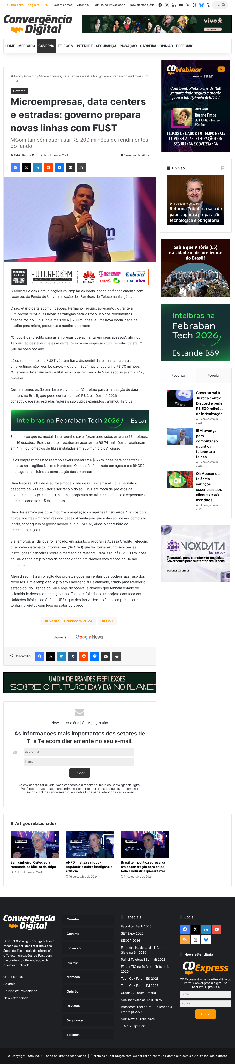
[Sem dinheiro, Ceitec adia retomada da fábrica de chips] (35, 844)
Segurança (106, 46)
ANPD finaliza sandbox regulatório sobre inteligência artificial (89, 866)
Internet (85, 46)
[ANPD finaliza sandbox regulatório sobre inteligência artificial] (90, 844)
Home (10, 46)
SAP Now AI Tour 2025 (138, 1019)
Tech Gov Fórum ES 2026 (140, 978)
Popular (213, 375)
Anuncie (83, 5)
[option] (196, 200)
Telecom (66, 46)
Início (17, 76)
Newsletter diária (142, 5)
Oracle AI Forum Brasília (138, 993)
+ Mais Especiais (133, 1026)
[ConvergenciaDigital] (37, 25)
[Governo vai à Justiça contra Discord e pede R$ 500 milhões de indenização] (180, 398)
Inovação (128, 46)
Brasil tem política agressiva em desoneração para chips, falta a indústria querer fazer (143, 866)
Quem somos (63, 5)
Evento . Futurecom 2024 (69, 621)
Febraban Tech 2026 (136, 926)
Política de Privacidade (109, 5)
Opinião (166, 46)
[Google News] (89, 637)
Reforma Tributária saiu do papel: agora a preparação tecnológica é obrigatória (196, 214)
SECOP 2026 (130, 940)
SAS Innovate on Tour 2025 (141, 1000)
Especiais (184, 46)
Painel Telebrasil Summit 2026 (143, 959)
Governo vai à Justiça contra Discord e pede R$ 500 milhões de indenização (210, 403)
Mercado (26, 46)
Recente (178, 375)
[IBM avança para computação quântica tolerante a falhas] (180, 436)
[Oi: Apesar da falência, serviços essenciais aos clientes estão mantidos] (180, 479)
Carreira (148, 46)
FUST (109, 621)
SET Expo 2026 (132, 933)
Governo (46, 46)
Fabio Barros (22, 155)
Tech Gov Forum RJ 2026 (140, 985)
